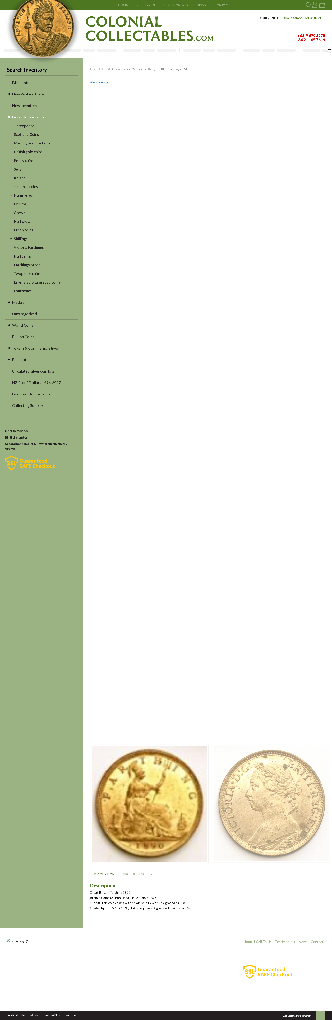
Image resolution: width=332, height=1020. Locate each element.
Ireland (20, 177)
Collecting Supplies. (28, 405)
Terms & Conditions (51, 1015)
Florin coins (23, 230)
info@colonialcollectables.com (91, 997)
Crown (19, 212)
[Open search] (308, 5)
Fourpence (23, 290)
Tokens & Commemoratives (35, 348)
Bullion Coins (23, 336)
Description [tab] (104, 874)
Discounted (22, 82)
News (201, 5)
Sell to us (145, 5)
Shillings (21, 238)
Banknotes (21, 359)
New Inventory (24, 105)
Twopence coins (27, 273)
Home (123, 5)
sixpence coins (26, 186)
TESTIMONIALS (175, 5)
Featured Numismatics (31, 394)
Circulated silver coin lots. (33, 371)
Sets (17, 169)
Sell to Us (264, 941)
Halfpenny (23, 256)
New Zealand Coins (28, 94)
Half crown (23, 221)
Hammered (23, 195)
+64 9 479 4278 (77, 985)
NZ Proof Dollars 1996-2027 (36, 382)
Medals (18, 302)
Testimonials (285, 941)
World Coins (22, 325)
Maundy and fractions (32, 143)
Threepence (24, 125)
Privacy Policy (70, 1015)
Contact (222, 5)
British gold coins (28, 151)
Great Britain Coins (28, 117)
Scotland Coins (26, 134)
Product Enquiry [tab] (138, 873)
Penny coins (24, 160)
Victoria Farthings (29, 247)
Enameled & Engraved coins (37, 282)
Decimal (21, 203)
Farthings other (27, 264)
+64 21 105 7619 (78, 989)
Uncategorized (24, 313)
